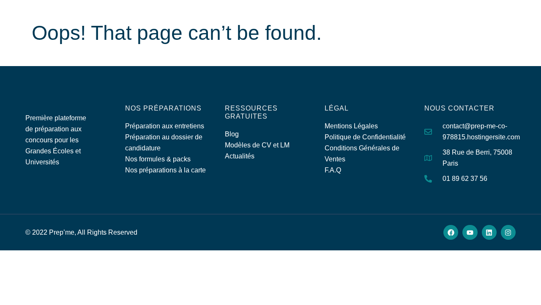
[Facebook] (450, 232)
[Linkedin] (489, 232)
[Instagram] (508, 232)
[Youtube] (469, 232)
